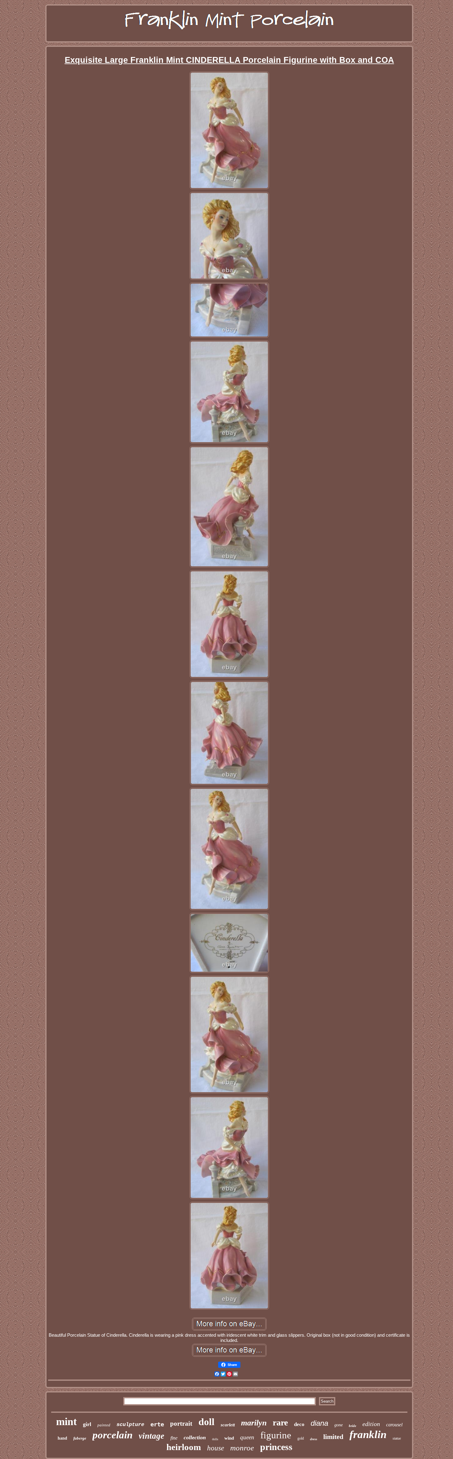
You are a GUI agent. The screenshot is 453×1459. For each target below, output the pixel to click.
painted (103, 1425)
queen (247, 1437)
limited (333, 1437)
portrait (181, 1423)
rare (280, 1422)
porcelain (112, 1435)
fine (174, 1438)
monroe (242, 1448)
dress (313, 1439)
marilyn (254, 1422)
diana (319, 1423)
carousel (394, 1424)
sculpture (130, 1425)
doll (206, 1421)
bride (352, 1426)
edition (371, 1423)
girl (87, 1424)
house (215, 1448)
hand (62, 1438)
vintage (151, 1436)
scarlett (228, 1424)
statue (397, 1438)
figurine (275, 1435)
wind (229, 1438)
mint (66, 1421)
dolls (215, 1439)
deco (299, 1424)
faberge (79, 1438)
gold (300, 1438)
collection (195, 1437)
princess (276, 1447)
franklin (367, 1435)
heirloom (183, 1447)
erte (157, 1424)
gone (338, 1425)
